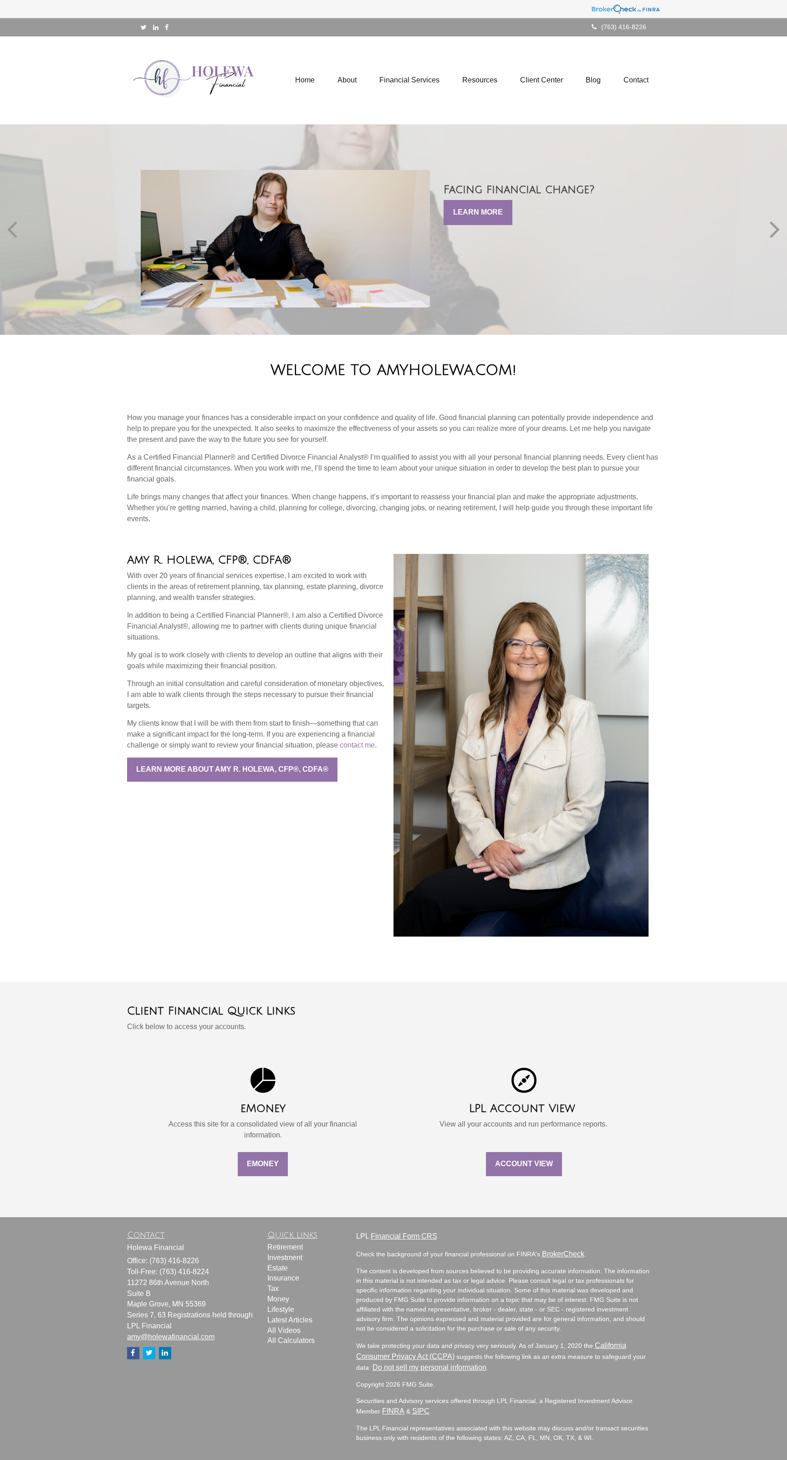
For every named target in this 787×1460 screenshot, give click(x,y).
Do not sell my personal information (429, 1367)
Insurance (283, 1278)
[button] (347, 80)
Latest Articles (289, 1320)
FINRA (393, 1411)
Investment (284, 1257)
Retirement (285, 1247)
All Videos (284, 1330)
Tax (273, 1288)
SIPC (420, 1411)
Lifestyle (280, 1309)
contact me (357, 745)
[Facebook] (167, 27)
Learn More (478, 212)
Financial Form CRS (404, 1236)
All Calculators (291, 1340)
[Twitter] (144, 27)
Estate (277, 1268)
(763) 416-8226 (623, 27)
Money (278, 1299)
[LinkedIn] (155, 27)
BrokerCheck (563, 1254)
